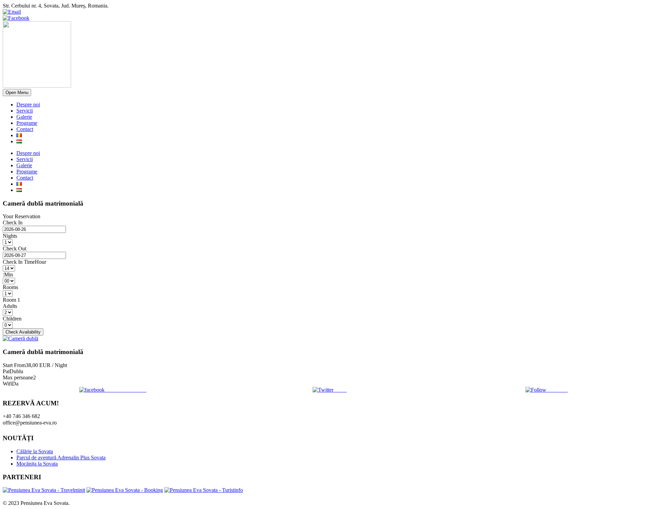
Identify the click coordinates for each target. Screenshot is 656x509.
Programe (26, 123)
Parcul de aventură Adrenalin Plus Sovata (61, 457)
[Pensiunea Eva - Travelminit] (44, 490)
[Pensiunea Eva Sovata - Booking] (124, 490)
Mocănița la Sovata (37, 464)
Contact (24, 129)
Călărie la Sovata (34, 451)
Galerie (24, 117)
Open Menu (16, 92)
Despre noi (28, 104)
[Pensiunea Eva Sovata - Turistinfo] (203, 490)
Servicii (24, 111)
